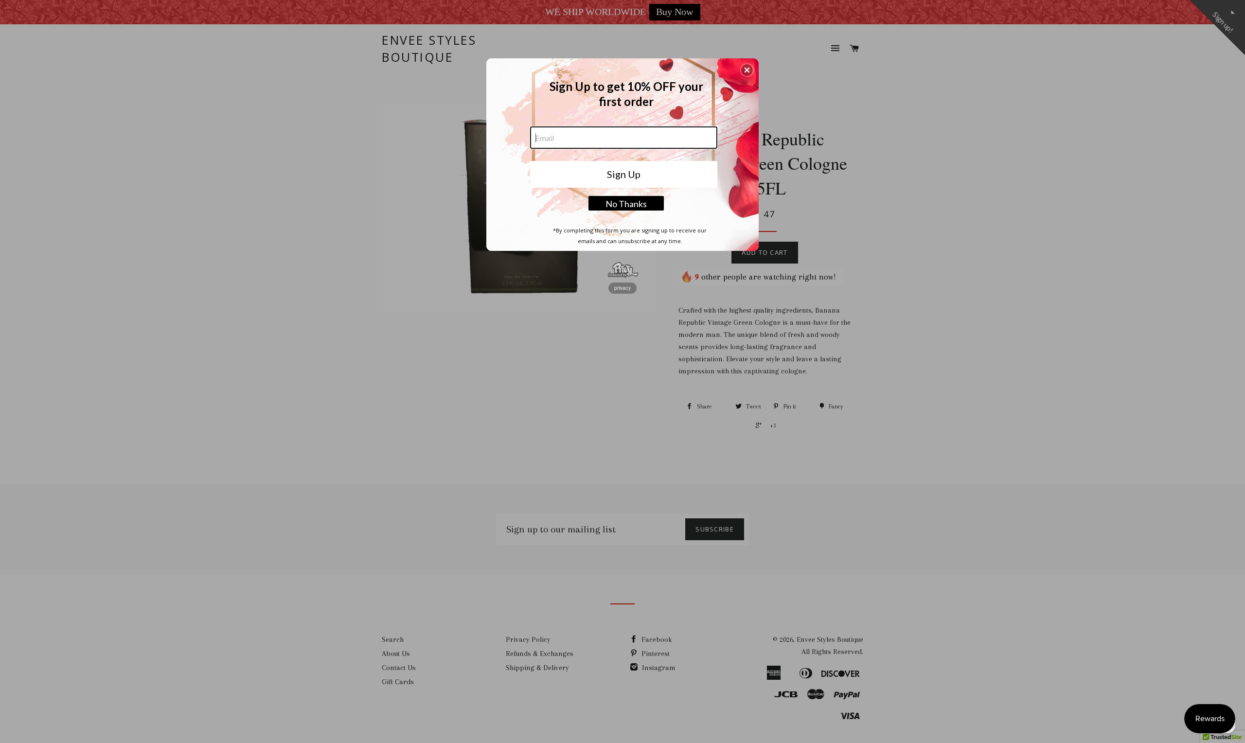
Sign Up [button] (623, 174)
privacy (622, 287)
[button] (747, 70)
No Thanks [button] (626, 203)
